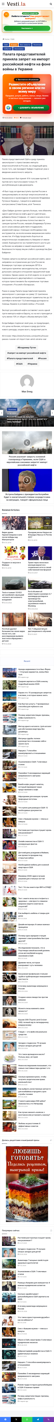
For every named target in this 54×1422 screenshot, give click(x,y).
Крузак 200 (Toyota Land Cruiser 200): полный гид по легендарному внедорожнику (33, 1022)
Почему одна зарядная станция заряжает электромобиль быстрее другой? (33, 938)
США (12, 39)
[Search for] (51, 5)
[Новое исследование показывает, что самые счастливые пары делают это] (9, 1069)
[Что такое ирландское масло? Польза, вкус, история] (9, 1057)
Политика (37, 45)
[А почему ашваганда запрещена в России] (9, 989)
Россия (42, 358)
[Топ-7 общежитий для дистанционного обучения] (40, 619)
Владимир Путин (27, 347)
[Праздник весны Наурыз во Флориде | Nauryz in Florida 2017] (40, 523)
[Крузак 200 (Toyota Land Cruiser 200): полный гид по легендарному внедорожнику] (9, 1023)
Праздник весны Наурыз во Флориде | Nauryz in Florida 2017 (40, 534)
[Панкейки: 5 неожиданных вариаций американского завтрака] (9, 776)
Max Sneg (27, 391)
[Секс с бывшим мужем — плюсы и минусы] (9, 822)
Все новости (25, 45)
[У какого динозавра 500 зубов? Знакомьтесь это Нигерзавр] (9, 1104)
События (7, 49)
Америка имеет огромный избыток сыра (24, 419)
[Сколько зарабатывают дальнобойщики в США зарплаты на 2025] (9, 1297)
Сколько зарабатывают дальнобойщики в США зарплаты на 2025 (33, 1296)
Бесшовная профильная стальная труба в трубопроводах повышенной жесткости (34, 976)
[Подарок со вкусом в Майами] (14, 553)
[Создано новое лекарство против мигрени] (9, 1000)
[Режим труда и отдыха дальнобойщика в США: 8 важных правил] (9, 1388)
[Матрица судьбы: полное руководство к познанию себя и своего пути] (9, 742)
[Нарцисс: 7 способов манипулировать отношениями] (9, 754)
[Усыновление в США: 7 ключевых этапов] (9, 765)
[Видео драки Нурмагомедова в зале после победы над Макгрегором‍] (14, 523)
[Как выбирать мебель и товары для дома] (9, 916)
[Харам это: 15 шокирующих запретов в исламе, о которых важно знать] (9, 696)
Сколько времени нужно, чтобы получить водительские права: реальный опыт (32, 1079)
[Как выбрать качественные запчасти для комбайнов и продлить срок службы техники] (9, 1092)
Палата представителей (20, 358)
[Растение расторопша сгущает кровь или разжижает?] (9, 833)
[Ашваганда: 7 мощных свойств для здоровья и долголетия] (9, 1263)
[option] (27, 413)
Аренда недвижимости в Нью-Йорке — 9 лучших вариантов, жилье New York (34, 672)
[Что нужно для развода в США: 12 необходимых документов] (9, 811)
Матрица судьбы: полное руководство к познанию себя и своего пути (32, 741)
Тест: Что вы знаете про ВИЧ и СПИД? (34, 887)
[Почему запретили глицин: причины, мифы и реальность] (9, 718)
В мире (14, 45)
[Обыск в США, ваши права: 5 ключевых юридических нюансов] (9, 1343)
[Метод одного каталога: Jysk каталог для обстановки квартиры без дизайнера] (9, 730)
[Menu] (3, 5)
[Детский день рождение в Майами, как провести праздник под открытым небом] (9, 856)
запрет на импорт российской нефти (27, 353)
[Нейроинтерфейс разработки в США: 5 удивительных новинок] (9, 1354)
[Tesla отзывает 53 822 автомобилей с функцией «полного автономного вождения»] (14, 583)
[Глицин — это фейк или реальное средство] (9, 1035)
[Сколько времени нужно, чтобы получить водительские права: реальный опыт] (9, 1080)
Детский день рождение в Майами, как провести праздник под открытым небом (33, 855)
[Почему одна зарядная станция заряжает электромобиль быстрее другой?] (9, 939)
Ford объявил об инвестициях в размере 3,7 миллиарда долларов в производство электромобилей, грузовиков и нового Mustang (39, 598)
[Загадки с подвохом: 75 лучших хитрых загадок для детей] (9, 1046)
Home (6, 39)
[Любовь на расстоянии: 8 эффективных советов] (9, 1127)
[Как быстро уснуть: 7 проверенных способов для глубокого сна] (9, 707)
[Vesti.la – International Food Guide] (16, 4)
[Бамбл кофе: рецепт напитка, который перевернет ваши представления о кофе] (9, 788)
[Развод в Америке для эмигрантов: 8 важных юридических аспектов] (9, 1286)
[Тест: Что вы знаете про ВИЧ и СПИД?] (9, 890)
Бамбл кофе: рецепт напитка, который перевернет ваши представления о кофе (31, 787)
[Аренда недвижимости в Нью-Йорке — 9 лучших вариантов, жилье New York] (9, 672)
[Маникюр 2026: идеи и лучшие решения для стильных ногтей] (9, 879)
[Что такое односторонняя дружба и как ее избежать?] (9, 1321)
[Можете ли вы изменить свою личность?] (9, 1012)
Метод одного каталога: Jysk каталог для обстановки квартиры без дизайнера (34, 729)
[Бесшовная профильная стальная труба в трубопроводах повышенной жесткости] (9, 977)
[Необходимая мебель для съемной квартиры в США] (9, 868)
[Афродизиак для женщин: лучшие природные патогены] (9, 800)
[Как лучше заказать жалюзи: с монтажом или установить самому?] (9, 1115)
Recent (27, 661)
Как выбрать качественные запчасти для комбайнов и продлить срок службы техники (34, 1091)
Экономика (18, 49)
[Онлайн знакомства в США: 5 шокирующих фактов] (9, 845)
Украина (33, 364)
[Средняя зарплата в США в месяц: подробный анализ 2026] (9, 685)
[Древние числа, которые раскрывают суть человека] (9, 966)
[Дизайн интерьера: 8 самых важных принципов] (9, 928)
